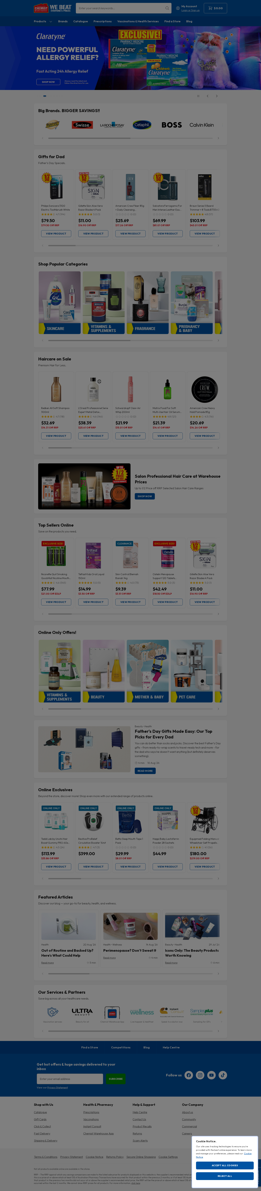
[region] (225, 1162)
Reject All (225, 1176)
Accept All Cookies (225, 1165)
